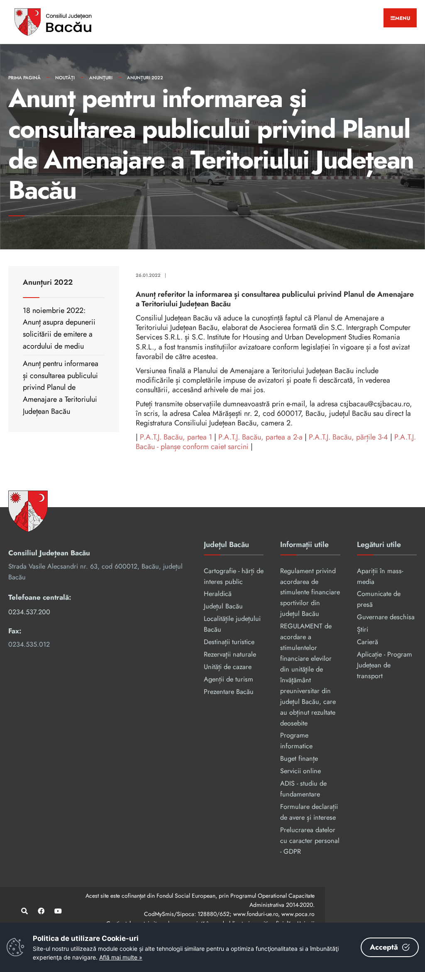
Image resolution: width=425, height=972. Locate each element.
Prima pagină (24, 77)
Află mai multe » (120, 957)
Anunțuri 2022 (145, 77)
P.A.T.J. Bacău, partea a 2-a (260, 437)
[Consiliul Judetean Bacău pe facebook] (40, 911)
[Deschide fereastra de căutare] (24, 911)
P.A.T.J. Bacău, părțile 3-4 (348, 437)
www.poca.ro (298, 914)
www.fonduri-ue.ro (255, 914)
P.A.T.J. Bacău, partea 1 (176, 437)
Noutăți (65, 77)
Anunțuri (100, 77)
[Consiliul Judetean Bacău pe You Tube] (57, 911)
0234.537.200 (29, 612)
